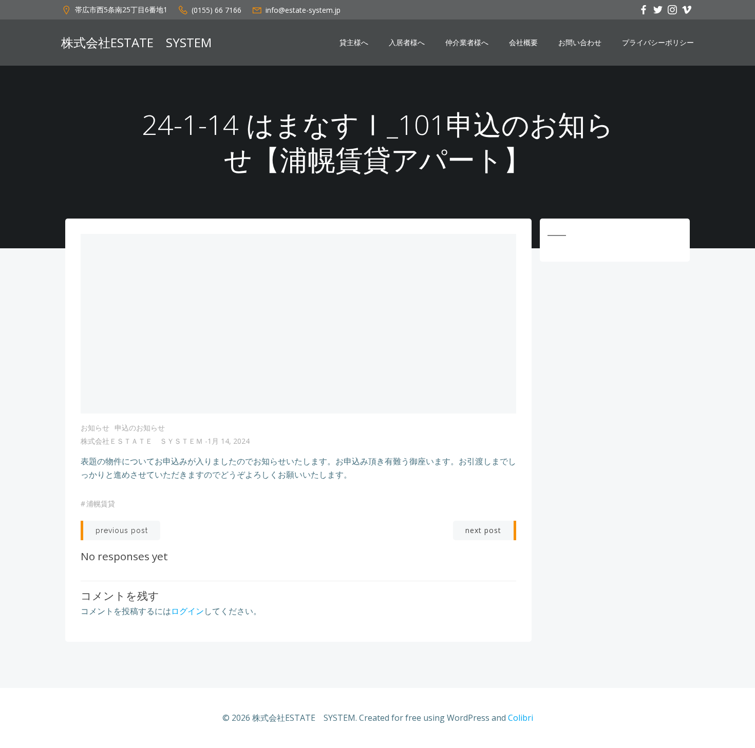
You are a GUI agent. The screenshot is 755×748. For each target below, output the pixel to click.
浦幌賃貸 (100, 503)
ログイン (187, 611)
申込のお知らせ (140, 427)
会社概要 (523, 42)
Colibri (520, 717)
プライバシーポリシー (658, 42)
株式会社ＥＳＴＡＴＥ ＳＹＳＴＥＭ (142, 441)
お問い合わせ (579, 42)
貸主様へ (353, 42)
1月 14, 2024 (228, 441)
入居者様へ (407, 42)
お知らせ (95, 427)
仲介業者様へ (466, 42)
